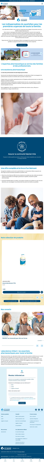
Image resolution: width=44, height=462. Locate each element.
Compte (31, 461)
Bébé (2, 416)
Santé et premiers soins (20, 418)
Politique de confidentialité (28, 398)
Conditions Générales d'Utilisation (16, 458)
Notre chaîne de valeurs (20, 434)
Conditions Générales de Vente (27, 458)
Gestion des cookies (33, 426)
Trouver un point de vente (12, 301)
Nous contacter (33, 416)
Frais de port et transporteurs (35, 424)
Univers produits (5, 414)
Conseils (17, 414)
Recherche (22, 461)
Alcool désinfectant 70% (9, 283)
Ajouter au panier (22, 292)
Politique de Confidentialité (5, 458)
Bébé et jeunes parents (20, 416)
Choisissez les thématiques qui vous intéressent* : (19, 382)
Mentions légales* (16, 400)
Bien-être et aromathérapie (21, 421)
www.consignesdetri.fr (4, 456)
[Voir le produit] (23, 260)
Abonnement (3, 431)
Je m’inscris (22, 402)
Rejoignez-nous (16, 448)
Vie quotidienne (18, 425)
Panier (40, 461)
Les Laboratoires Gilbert (21, 429)
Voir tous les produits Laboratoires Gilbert (29, 301)
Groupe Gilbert (21, 451)
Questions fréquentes (34, 418)
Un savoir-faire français (20, 431)
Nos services (4, 429)
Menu (14, 461)
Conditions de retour (36, 458)
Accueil (5, 461)
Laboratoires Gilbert (6, 281)
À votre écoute (33, 414)
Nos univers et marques (20, 436)
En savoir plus (22, 45)
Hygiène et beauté (4, 421)
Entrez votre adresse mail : (14, 390)
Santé (2, 418)
